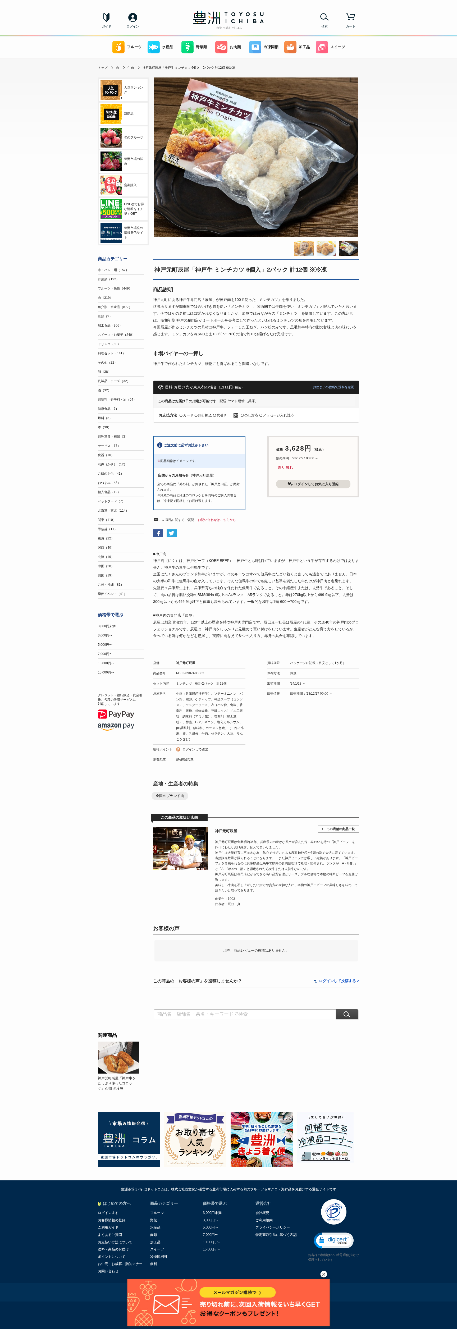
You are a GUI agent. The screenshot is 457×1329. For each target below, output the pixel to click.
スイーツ (337, 47)
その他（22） (107, 362)
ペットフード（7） (111, 501)
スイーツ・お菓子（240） (116, 335)
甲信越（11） (107, 529)
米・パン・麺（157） (113, 270)
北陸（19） (106, 557)
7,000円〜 (105, 654)
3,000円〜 (105, 635)
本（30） (104, 427)
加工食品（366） (110, 325)
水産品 (167, 47)
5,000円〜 (105, 645)
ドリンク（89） (109, 344)
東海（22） (106, 538)
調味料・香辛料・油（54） (117, 399)
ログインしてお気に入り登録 (316, 484)
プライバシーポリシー (272, 1227)
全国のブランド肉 (170, 796)
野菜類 (201, 47)
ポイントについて (111, 1257)
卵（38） (104, 372)
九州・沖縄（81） (111, 584)
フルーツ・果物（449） (115, 288)
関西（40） (106, 547)
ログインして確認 (195, 749)
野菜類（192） (108, 279)
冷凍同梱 (271, 47)
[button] (334, 1240)
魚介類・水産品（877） (115, 307)
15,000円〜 (106, 672)
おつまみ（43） (109, 483)
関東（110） (107, 520)
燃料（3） (105, 418)
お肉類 (235, 47)
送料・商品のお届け (113, 1249)
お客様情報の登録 (111, 1220)
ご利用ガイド (108, 1227)
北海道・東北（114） (113, 510)
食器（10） (106, 455)
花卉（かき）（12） (112, 464)
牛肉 (130, 68)
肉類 (153, 1235)
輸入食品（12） (109, 492)
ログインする (108, 1213)
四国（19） (106, 575)
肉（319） (105, 298)
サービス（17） (109, 446)
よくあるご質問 (110, 1235)
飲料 (153, 1264)
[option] (121, 1066)
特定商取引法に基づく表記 (276, 1235)
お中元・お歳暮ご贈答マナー (120, 1264)
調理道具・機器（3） (113, 436)
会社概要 (262, 1213)
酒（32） (104, 390)
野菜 (153, 1220)
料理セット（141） (112, 353)
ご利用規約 (264, 1220)
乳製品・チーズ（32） (114, 381)
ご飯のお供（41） (111, 473)
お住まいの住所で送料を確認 (333, 387)
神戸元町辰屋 (185, 663)
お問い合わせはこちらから (217, 520)
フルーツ (134, 47)
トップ (102, 68)
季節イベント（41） (112, 594)
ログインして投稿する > (339, 981)
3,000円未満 (107, 626)
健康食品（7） (108, 409)
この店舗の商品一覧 (340, 829)
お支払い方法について (115, 1242)
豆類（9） (105, 316)
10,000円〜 (106, 663)
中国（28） (106, 566)
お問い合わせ (108, 1271)
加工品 (304, 47)
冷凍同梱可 (158, 1257)
